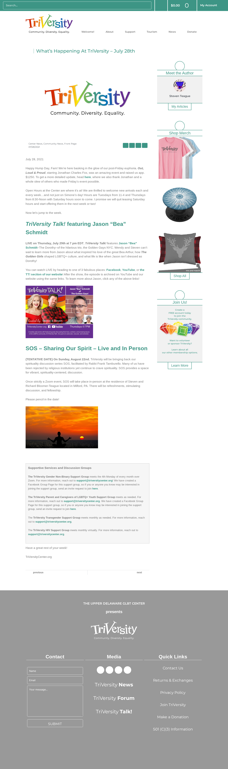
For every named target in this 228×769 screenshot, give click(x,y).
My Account (208, 5)
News (172, 31)
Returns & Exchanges (173, 680)
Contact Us (173, 668)
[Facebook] (100, 670)
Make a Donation (173, 717)
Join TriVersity (173, 704)
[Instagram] (127, 670)
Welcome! (87, 31)
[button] (125, 145)
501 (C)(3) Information (173, 729)
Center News (35, 143)
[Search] (147, 5)
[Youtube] (118, 670)
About (110, 31)
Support (130, 31)
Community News (53, 143)
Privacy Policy (173, 692)
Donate (192, 31)
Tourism (152, 31)
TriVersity (114, 685)
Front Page (70, 143)
